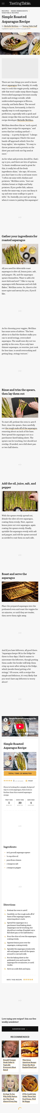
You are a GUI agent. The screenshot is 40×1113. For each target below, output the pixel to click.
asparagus (12, 85)
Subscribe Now (18, 1029)
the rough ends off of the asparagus (21, 428)
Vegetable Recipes (10, 12)
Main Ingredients (19, 11)
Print (30, 781)
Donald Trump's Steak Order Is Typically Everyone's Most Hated (9, 1065)
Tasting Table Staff (29, 26)
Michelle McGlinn (11, 26)
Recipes (5, 11)
